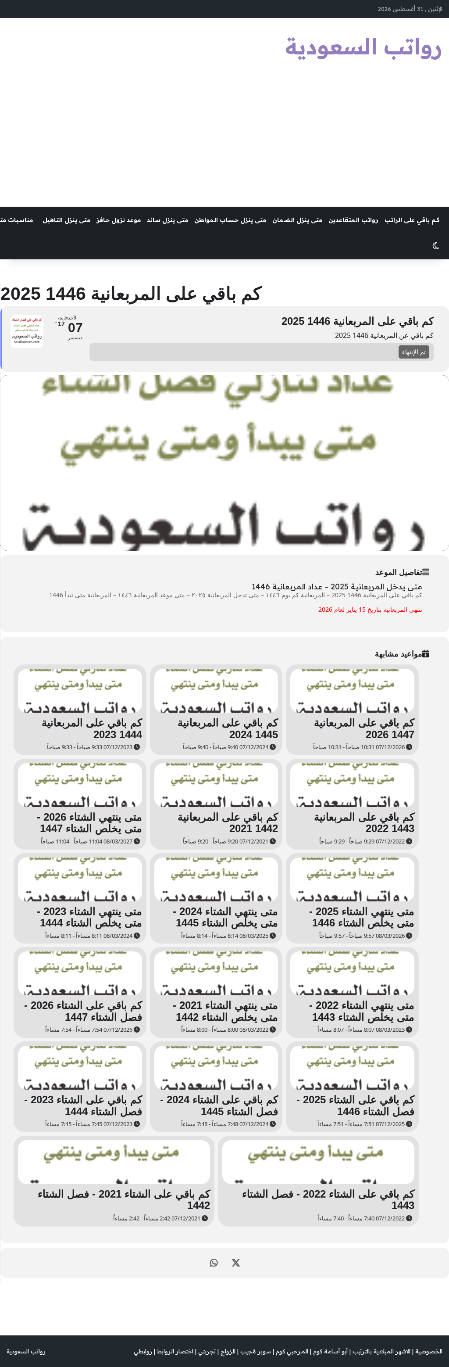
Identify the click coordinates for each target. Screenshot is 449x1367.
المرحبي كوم (292, 1351)
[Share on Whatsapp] (214, 1263)
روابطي (143, 1351)
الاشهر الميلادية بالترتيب (381, 1351)
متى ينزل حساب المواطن (230, 220)
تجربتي (207, 1351)
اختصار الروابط (175, 1351)
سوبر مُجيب (255, 1351)
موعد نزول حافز (118, 220)
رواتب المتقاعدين (353, 220)
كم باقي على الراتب (412, 220)
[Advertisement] (224, 140)
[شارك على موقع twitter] (236, 1263)
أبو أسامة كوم (330, 1351)
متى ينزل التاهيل (66, 220)
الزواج (228, 1351)
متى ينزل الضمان (297, 220)
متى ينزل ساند (167, 220)
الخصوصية (428, 1351)
